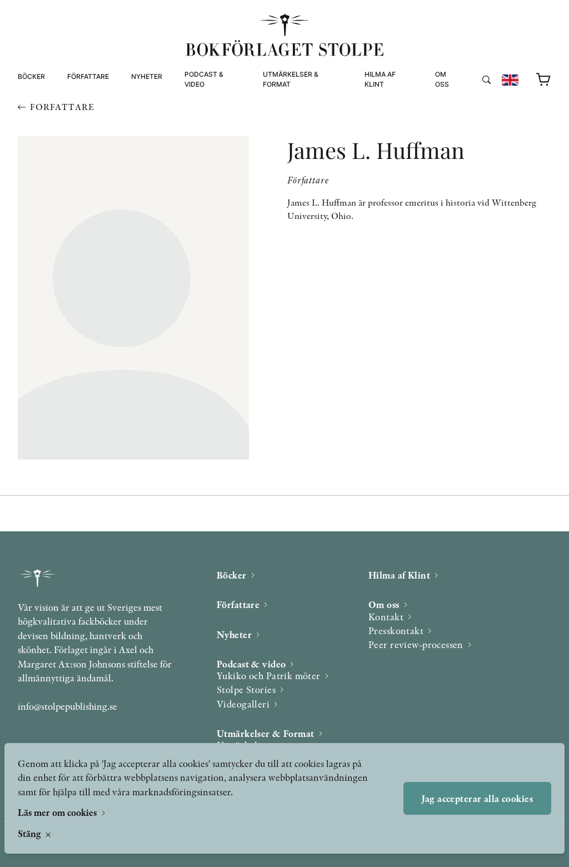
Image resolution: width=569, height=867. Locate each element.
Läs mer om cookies (58, 812)
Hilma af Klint (380, 79)
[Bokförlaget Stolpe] (284, 34)
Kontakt (385, 616)
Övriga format (291, 120)
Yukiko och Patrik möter (269, 675)
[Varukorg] (543, 80)
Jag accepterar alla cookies (477, 798)
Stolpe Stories (246, 689)
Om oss (442, 79)
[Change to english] (510, 80)
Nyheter (146, 76)
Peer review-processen (480, 133)
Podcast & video (203, 79)
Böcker (31, 76)
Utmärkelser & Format (290, 79)
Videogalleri (209, 133)
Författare (88, 76)
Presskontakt (395, 630)
